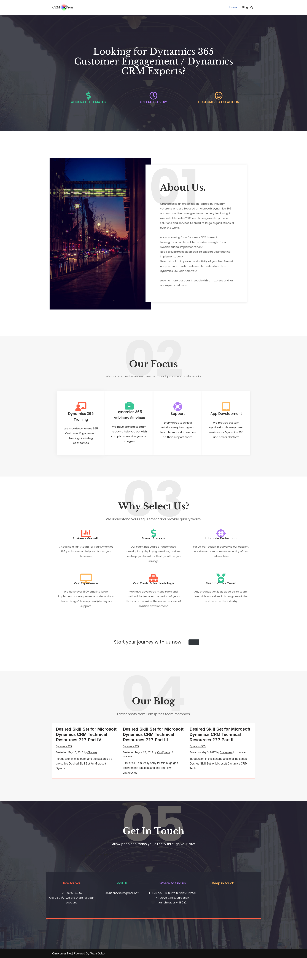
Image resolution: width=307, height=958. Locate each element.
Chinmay (92, 752)
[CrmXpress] (63, 7)
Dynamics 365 (64, 746)
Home (233, 7)
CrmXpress (163, 752)
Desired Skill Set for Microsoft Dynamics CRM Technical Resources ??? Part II (220, 734)
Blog (245, 7)
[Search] (251, 7)
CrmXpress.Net (62, 953)
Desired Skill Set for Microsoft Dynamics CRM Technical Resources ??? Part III (153, 734)
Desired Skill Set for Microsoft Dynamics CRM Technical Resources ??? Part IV (86, 734)
